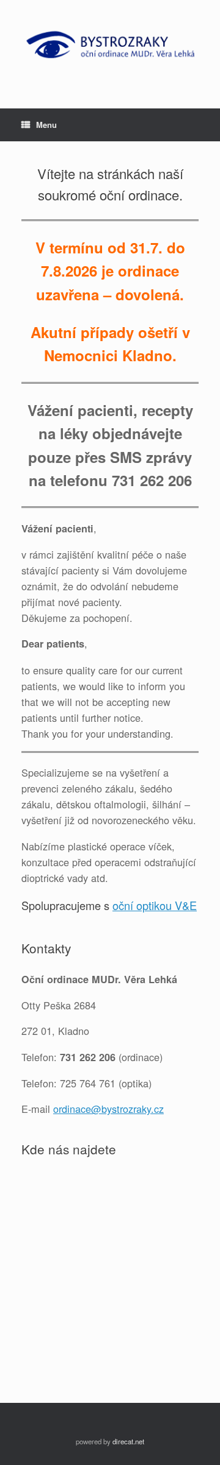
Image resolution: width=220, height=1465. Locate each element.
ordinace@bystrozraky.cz (108, 1108)
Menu (46, 124)
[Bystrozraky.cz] (110, 45)
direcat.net (128, 1441)
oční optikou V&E (154, 905)
